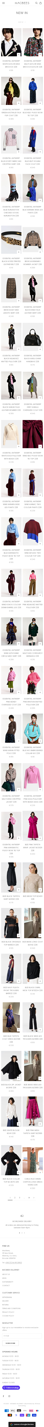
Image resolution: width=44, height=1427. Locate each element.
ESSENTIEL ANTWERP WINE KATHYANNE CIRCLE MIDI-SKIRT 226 (11, 653)
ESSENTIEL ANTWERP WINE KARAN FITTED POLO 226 (11, 750)
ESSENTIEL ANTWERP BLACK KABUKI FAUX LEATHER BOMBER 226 (11, 407)
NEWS (4, 1278)
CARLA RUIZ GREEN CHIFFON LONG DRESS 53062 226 (32, 1182)
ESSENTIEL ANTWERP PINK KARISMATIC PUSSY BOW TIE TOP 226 (11, 849)
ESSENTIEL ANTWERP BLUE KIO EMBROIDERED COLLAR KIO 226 (33, 750)
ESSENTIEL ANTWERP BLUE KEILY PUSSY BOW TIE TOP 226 (33, 112)
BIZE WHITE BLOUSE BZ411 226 (11, 1131)
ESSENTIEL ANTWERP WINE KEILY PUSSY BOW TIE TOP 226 (33, 456)
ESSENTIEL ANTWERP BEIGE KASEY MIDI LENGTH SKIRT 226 (11, 310)
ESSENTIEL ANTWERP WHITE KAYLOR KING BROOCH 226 (11, 64)
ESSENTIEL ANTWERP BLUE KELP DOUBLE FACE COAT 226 (32, 161)
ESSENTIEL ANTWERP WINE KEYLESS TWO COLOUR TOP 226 (32, 553)
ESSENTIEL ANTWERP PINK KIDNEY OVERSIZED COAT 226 (11, 702)
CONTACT (6, 1285)
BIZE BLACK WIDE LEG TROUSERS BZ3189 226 (33, 1037)
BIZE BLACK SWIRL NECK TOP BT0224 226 (33, 989)
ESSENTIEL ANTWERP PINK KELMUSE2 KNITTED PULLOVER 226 (33, 604)
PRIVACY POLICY (8, 1312)
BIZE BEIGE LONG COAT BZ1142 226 (33, 943)
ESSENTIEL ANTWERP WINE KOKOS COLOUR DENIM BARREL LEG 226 (11, 604)
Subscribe (10, 1343)
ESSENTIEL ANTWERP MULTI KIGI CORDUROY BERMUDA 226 (33, 653)
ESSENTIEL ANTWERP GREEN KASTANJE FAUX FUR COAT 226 (11, 112)
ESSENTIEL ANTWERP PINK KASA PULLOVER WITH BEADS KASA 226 (33, 799)
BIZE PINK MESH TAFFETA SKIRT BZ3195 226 (32, 1133)
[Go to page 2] (33, 1197)
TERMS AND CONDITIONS (11, 1308)
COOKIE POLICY (8, 1316)
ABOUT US (6, 1274)
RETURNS (5, 1305)
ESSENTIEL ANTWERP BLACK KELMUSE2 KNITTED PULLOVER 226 (11, 358)
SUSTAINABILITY (7, 1282)
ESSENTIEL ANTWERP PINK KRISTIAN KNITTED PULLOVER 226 (32, 702)
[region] (22, 1222)
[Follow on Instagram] (9, 1396)
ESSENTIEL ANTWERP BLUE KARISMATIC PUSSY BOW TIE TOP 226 (11, 554)
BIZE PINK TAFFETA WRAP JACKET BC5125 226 (32, 847)
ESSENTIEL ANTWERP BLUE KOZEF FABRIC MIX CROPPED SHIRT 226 (11, 161)
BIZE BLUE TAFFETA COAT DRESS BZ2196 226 (11, 1039)
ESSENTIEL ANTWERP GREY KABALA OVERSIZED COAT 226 (32, 407)
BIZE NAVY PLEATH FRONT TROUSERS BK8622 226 (11, 990)
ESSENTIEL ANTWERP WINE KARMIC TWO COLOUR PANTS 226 (33, 504)
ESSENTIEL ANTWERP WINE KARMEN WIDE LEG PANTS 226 (11, 504)
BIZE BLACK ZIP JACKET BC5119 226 (11, 1086)
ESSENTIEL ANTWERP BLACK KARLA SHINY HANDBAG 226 (32, 358)
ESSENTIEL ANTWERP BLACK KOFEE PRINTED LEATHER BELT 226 (11, 261)
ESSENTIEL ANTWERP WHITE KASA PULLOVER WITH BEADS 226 (11, 456)
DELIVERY (5, 1301)
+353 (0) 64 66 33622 (13, 1263)
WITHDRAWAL (7, 1297)
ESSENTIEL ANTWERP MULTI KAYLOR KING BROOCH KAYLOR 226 (32, 64)
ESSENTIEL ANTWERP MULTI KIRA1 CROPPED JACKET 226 (11, 799)
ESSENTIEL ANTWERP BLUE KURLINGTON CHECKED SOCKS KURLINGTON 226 (11, 211)
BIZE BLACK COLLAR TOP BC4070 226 (11, 1180)
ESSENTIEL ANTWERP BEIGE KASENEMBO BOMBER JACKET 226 (33, 261)
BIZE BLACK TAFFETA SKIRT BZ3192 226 (11, 897)
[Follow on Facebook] (3, 1396)
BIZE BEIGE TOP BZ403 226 (32, 897)
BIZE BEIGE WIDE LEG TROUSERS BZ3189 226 (33, 1086)
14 (29, 1197)
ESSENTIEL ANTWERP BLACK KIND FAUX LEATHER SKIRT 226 (32, 310)
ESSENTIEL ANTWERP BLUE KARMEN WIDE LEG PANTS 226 (33, 210)
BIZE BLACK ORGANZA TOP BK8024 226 (11, 943)
